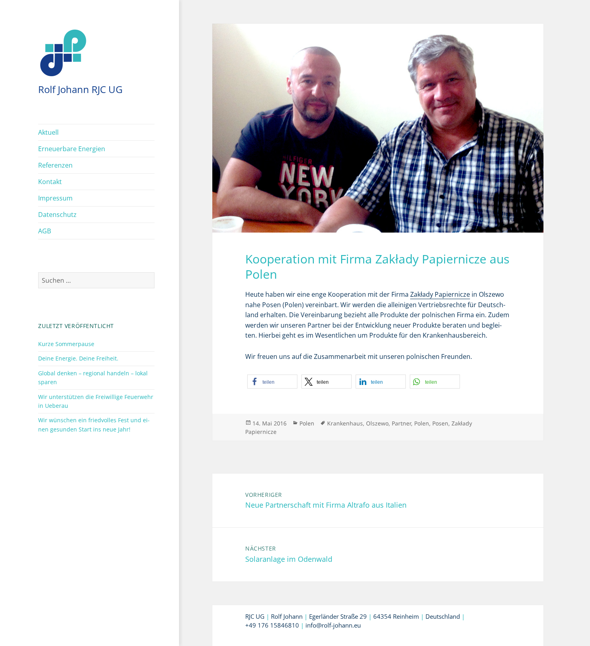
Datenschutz (57, 214)
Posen (440, 423)
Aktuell (48, 132)
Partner (401, 423)
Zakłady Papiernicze (440, 294)
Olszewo (377, 423)
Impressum (55, 198)
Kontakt (50, 181)
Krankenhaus (345, 423)
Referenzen (55, 165)
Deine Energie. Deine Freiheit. (78, 358)
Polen (306, 423)
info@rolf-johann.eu (333, 625)
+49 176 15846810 (272, 625)
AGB (44, 231)
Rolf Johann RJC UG (80, 89)
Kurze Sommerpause (66, 344)
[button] (272, 382)
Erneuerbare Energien (71, 148)
